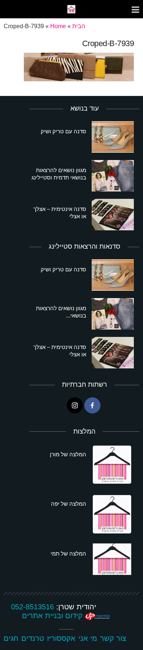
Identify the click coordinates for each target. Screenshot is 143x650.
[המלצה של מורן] (113, 465)
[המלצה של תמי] (113, 559)
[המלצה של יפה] (113, 515)
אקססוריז (61, 638)
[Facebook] (92, 405)
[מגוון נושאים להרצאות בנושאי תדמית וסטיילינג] (113, 176)
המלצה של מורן (68, 454)
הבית (78, 26)
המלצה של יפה (68, 504)
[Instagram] (75, 405)
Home (58, 26)
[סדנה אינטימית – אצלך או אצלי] (113, 214)
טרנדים (32, 638)
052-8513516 (32, 607)
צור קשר (113, 638)
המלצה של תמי (68, 553)
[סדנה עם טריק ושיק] (113, 137)
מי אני (87, 638)
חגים (11, 638)
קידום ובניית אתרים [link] (53, 616)
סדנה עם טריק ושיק (63, 131)
